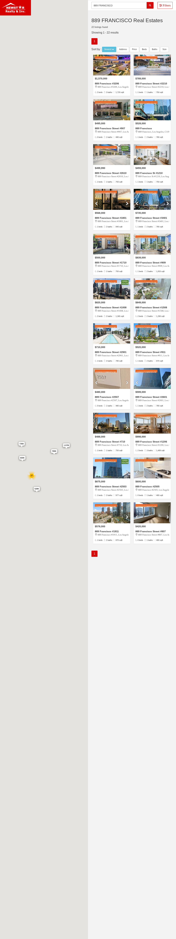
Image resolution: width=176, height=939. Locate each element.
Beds (144, 49)
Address (123, 49)
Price (134, 49)
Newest (108, 49)
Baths (154, 49)
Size (164, 49)
